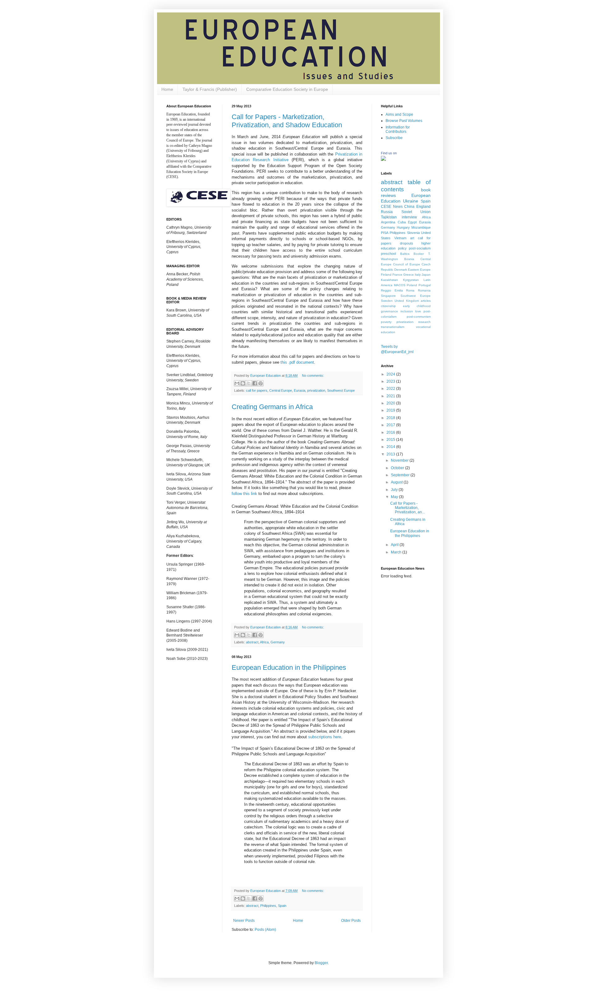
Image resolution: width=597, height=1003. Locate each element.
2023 (391, 381)
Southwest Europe (341, 390)
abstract (252, 642)
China (409, 206)
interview (409, 217)
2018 (391, 418)
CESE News (392, 206)
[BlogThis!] (243, 383)
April (395, 545)
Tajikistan (389, 217)
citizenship (388, 306)
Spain (282, 905)
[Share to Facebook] (255, 383)
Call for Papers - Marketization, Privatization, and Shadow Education (287, 121)
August (397, 482)
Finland (386, 274)
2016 (391, 432)
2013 (391, 454)
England (423, 206)
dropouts (406, 243)
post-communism (419, 316)
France (397, 274)
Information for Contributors (398, 129)
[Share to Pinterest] (260, 383)
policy (402, 248)
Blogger (321, 963)
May (395, 497)
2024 (391, 374)
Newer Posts (244, 920)
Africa (264, 642)
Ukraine (410, 200)
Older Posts (351, 920)
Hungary (403, 227)
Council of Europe (406, 264)
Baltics (405, 253)
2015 (391, 439)
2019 (391, 410)
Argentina (388, 222)
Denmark (400, 269)
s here (335, 737)
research (424, 322)
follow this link (244, 493)
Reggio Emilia (392, 290)
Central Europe (280, 390)
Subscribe (394, 138)
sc (317, 737)
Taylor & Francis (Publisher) (210, 89)
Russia (387, 212)
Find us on (389, 153)
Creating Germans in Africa (272, 407)
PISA (384, 233)
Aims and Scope (399, 114)
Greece (408, 274)
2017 (391, 425)
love (418, 311)
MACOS (399, 285)
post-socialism (420, 248)
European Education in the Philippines (289, 667)
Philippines (268, 905)
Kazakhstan (389, 280)
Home (167, 89)
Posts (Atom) (265, 929)
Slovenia (413, 233)
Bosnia (409, 259)
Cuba (402, 222)
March (396, 552)
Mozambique (421, 227)
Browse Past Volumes (404, 121)
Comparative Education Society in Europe (287, 89)
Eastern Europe (419, 269)
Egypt (412, 222)
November (400, 460)
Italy (418, 274)
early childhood (417, 306)
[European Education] (383, 159)
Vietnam (400, 238)
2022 (391, 388)
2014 (391, 447)
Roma (410, 290)
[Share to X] (249, 383)
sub (311, 737)
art (412, 238)
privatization (316, 390)
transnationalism (392, 327)
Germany (278, 642)
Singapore (388, 295)
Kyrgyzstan (411, 280)
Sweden (387, 300)
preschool (388, 253)
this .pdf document (297, 362)
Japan (426, 274)
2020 (391, 403)
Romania (424, 290)
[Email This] (237, 383)
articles (426, 300)
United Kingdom (407, 300)
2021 (391, 396)
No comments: (313, 375)
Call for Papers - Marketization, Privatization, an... (407, 508)
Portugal (425, 285)
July (395, 490)
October (398, 468)
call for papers (256, 390)
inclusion (406, 311)
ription (324, 737)
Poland (412, 285)
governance (389, 311)
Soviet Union (416, 212)
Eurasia (299, 390)
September (400, 475)
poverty (386, 322)
